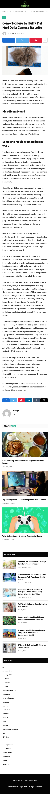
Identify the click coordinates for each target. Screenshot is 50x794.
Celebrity (6, 682)
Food (4, 721)
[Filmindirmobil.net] (25, 4)
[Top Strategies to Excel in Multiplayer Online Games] (25, 483)
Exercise (6, 702)
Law (4, 733)
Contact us (18, 781)
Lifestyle (6, 737)
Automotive (7, 671)
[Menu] (4, 4)
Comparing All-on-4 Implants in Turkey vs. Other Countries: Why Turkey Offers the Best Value (30, 591)
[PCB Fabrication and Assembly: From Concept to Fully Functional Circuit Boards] (9, 577)
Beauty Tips (7, 675)
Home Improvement (10, 729)
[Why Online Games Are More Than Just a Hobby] (25, 520)
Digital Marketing (9, 690)
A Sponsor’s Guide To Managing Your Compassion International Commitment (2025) (31, 632)
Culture (5, 686)
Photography (7, 745)
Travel (5, 760)
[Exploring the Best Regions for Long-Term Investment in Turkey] (9, 564)
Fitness (5, 717)
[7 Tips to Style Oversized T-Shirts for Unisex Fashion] (9, 648)
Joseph (11, 33)
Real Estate (7, 749)
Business (6, 679)
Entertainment (8, 698)
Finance (6, 714)
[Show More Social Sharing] (45, 40)
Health (5, 725)
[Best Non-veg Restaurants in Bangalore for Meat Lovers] (25, 444)
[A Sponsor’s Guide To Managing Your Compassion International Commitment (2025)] (9, 633)
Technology (7, 756)
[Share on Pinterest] (35, 40)
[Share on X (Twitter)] (22, 40)
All (4, 17)
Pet (4, 741)
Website (6, 764)
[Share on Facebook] (8, 40)
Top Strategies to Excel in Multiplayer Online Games (24, 499)
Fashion (5, 706)
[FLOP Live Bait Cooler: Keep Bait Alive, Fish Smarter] (9, 607)
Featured (6, 710)
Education (6, 694)
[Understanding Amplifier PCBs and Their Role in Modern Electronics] (9, 620)
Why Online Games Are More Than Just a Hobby (22, 536)
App (4, 667)
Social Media (7, 752)
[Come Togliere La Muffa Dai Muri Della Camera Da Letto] (25, 60)
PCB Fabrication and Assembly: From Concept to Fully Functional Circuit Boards (32, 577)
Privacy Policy (31, 781)
